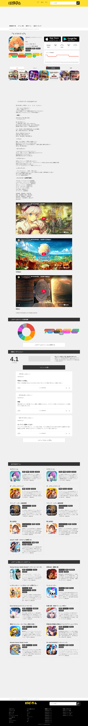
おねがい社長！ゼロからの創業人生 (21, 540)
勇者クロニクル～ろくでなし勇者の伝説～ (23, 624)
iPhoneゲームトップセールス (67, 712)
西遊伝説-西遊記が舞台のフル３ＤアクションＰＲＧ (62, 624)
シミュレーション (30, 716)
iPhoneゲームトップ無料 (67, 710)
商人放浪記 (13, 521)
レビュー (35, 68)
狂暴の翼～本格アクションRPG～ (56, 606)
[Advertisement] (44, 15)
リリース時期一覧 (12, 717)
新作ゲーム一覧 (11, 712)
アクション (29, 712)
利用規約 (10, 718)
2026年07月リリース (48, 712)
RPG (27, 710)
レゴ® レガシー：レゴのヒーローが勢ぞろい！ (24, 585)
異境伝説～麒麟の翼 (52, 567)
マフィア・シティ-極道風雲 (18, 503)
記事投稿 (53, 68)
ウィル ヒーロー (51, 585)
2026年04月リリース (48, 717)
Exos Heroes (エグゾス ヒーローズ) (21, 606)
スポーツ (28, 713)
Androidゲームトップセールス (68, 715)
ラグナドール (14, 469)
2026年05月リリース (48, 715)
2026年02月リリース (48, 720)
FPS (27, 715)
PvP (27, 721)
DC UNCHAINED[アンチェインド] (56, 642)
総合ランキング (11, 713)
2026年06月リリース (48, 713)
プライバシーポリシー (12, 720)
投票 (71, 68)
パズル (28, 718)
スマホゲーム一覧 (12, 710)
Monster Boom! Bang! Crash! (19, 642)
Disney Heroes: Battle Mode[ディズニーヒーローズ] (25, 567)
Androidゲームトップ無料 (67, 713)
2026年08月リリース (48, 710)
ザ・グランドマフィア (17, 486)
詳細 (17, 68)
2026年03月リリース (48, 718)
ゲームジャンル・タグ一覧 (13, 715)
